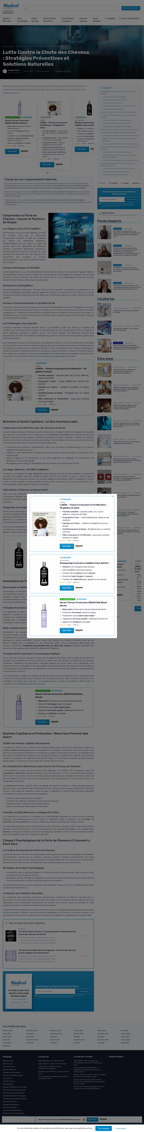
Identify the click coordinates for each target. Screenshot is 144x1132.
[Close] (112, 496)
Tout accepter (103, 1128)
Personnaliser (121, 1128)
